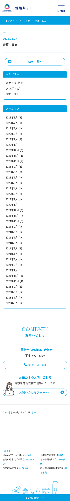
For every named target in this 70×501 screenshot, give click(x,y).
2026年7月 (12, 123)
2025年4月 (12, 188)
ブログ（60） (14, 88)
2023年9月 (12, 286)
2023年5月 (12, 303)
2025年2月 (12, 199)
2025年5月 (12, 183)
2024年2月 (12, 265)
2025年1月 (12, 205)
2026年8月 (12, 117)
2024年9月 (12, 226)
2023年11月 (12, 275)
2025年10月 (12, 161)
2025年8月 (12, 172)
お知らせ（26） (15, 83)
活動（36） (12, 94)
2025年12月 (12, 150)
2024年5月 (12, 248)
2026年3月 (12, 134)
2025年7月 (12, 177)
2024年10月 (12, 221)
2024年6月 (12, 243)
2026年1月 (12, 145)
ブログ (27, 20)
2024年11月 (12, 215)
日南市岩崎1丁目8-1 (12, 468)
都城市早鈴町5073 (49, 454)
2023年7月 (12, 297)
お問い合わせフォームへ (35, 392)
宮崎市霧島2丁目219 (50, 459)
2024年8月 (12, 232)
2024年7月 (12, 237)
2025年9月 (12, 166)
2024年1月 (12, 270)
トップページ (12, 20)
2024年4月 (12, 254)
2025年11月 (12, 155)
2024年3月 (12, 259)
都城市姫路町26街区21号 (52, 468)
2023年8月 (12, 292)
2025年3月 (12, 194)
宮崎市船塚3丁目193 (12, 459)
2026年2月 (12, 139)
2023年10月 (12, 281)
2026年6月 (12, 128)
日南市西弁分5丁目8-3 (13, 454)
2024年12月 (12, 210)
